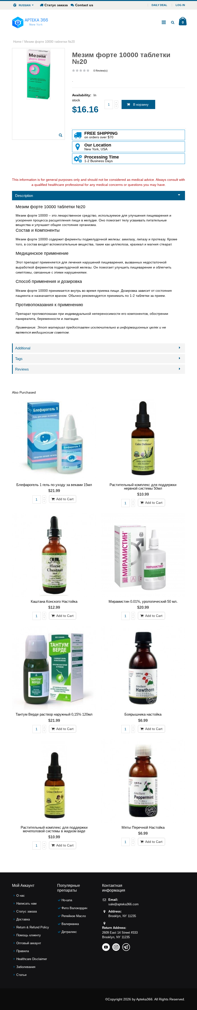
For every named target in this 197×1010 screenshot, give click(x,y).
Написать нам (26, 903)
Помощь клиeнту (28, 935)
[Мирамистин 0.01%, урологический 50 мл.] (143, 555)
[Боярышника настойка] (143, 668)
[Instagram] (116, 945)
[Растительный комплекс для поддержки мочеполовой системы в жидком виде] (54, 781)
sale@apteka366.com (123, 904)
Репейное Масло (74, 916)
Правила (22, 951)
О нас (20, 895)
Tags (19, 359)
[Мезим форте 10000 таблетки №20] (60, 135)
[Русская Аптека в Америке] (30, 22)
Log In (180, 5)
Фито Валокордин (74, 908)
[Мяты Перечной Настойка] (143, 781)
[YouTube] (106, 945)
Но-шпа (67, 900)
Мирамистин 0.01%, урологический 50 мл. (143, 601)
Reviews (22, 369)
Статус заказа (56, 5)
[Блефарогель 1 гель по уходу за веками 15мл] (54, 438)
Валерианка (70, 924)
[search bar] (173, 22)
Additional (22, 348)
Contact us (84, 5)
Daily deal (159, 5)
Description (24, 196)
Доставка (23, 919)
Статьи (21, 975)
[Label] (54, 668)
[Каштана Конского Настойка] (54, 555)
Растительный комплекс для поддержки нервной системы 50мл (143, 486)
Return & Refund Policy (32, 927)
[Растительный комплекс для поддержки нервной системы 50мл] (143, 438)
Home (17, 41)
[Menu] (164, 22)
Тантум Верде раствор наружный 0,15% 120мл (54, 714)
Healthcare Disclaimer (31, 959)
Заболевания (25, 967)
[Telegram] (126, 945)
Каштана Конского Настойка (54, 601)
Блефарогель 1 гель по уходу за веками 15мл (54, 485)
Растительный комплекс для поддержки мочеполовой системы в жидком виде (54, 829)
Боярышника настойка (142, 714)
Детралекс (69, 932)
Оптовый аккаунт (28, 943)
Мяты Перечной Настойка (143, 827)
